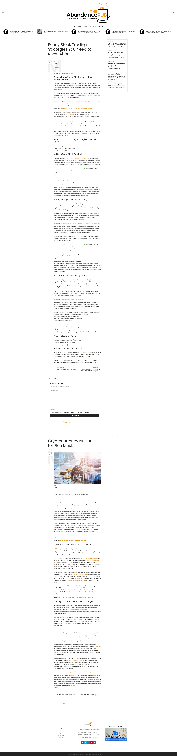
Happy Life (85, 26)
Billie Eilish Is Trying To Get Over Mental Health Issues (116, 73)
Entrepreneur (51, 39)
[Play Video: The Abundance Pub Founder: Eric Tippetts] (116, 733)
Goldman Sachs (93, 558)
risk (66, 586)
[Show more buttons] (126, 739)
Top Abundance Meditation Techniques (115, 53)
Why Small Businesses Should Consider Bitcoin (72, 540)
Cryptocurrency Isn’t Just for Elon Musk (72, 443)
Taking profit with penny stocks (62, 280)
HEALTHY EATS (61, 735)
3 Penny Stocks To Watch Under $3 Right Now (73, 299)
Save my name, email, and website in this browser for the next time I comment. (70, 412)
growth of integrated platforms (75, 660)
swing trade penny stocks (85, 189)
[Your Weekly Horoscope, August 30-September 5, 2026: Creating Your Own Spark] (142, 31)
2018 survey (58, 549)
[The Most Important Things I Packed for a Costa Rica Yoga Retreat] (5, 31)
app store (98, 646)
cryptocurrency (63, 517)
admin (50, 58)
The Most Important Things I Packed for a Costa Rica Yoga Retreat (22, 32)
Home (74, 26)
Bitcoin (88, 502)
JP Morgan (79, 578)
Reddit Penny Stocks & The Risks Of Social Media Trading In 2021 (78, 108)
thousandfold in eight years (80, 574)
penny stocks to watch (91, 101)
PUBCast (100, 26)
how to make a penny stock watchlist (76, 158)
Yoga (79, 26)
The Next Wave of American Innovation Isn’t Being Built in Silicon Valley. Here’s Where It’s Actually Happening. (55, 32)
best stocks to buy (85, 352)
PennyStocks (71, 73)
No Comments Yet (56, 378)
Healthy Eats (93, 26)
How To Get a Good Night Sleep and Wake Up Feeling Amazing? (117, 44)
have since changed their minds (76, 609)
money (85, 508)
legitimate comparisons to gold (77, 580)
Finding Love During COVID (115, 84)
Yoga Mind (61, 730)
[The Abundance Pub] (88, 12)
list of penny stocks (83, 206)
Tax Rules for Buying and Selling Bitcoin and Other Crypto (76, 672)
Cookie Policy (99, 754)
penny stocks (75, 85)
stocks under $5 (70, 114)
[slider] (116, 739)
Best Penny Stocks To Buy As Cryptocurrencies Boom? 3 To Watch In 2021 (80, 223)
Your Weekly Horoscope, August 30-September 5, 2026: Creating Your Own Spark (157, 32)
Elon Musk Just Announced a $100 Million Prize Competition (76, 597)
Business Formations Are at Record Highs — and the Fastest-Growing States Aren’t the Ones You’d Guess (124, 32)
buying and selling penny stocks (92, 95)
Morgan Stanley (84, 558)
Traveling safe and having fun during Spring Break (116, 64)
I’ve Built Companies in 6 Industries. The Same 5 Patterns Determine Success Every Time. (89, 32)
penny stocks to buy (68, 204)
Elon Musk (78, 586)
